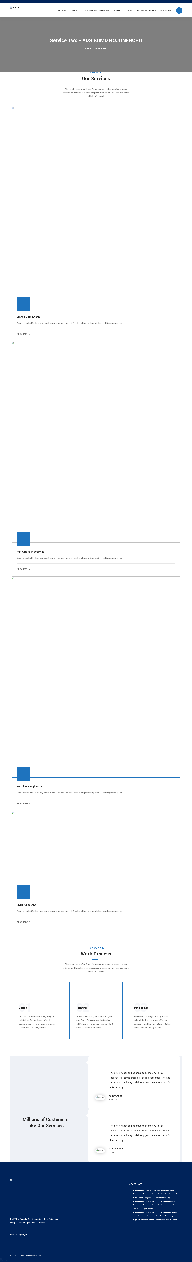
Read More (23, 334)
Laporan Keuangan (146, 10)
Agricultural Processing (30, 552)
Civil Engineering (26, 905)
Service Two (101, 48)
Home (88, 48)
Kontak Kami (166, 10)
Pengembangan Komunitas (96, 10)
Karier (130, 10)
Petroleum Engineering (30, 786)
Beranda (62, 10)
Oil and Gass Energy (28, 317)
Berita (117, 10)
